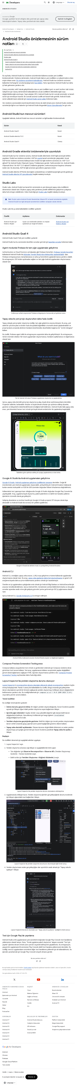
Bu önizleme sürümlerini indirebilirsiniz (29, 81)
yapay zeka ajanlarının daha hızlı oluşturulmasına (45, 578)
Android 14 (5, 1029)
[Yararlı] (70, 29)
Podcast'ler (5, 1011)
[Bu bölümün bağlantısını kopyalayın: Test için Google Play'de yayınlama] (36, 936)
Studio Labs (43, 192)
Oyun (29, 990)
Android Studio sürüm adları (36, 99)
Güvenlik (5, 998)
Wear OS (55, 993)
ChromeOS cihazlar (58, 996)
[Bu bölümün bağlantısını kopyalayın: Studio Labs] (18, 183)
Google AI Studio (8, 483)
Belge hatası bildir (57, 1023)
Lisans (11, 1072)
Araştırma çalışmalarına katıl (61, 1029)
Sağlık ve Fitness (32, 996)
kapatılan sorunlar (55, 242)
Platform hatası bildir (58, 1020)
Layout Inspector (8, 685)
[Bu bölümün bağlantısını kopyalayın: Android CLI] (15, 571)
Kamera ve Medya (33, 1000)
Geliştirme (20, 29)
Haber (4, 1005)
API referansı (31, 1026)
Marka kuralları (19, 1072)
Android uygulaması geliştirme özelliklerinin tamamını (33, 483)
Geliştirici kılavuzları (33, 1023)
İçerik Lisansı (27, 967)
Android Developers (8, 29)
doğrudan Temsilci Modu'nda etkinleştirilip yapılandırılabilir (43, 255)
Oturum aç (71, 2)
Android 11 (5, 1039)
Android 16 (5, 1023)
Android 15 (5, 1026)
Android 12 (5, 1036)
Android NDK (31, 1033)
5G (28, 1006)
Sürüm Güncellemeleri (54, 105)
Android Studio (9, 9)
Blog (3, 1008)
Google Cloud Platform (9, 1062)
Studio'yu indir (31, 1029)
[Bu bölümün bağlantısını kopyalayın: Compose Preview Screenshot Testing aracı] (45, 664)
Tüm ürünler (6, 1065)
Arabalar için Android (59, 1000)
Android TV (55, 1003)
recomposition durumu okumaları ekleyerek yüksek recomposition (40, 685)
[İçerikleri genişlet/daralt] (13, 50)
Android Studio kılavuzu (34, 1020)
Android (5, 992)
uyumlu (39, 158)
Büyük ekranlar (56, 990)
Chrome (5, 1055)
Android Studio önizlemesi (12, 31)
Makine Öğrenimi (32, 993)
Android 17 (5, 1020)
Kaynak (4, 1002)
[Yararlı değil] (73, 29)
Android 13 (5, 1033)
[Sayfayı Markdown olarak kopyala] (23, 44)
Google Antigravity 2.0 (24, 596)
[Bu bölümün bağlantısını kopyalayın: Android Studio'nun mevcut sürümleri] (47, 114)
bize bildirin (38, 83)
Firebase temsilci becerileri (63, 252)
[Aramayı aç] (45, 2)
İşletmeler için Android (9, 995)
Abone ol (31, 1077)
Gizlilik (29, 1003)
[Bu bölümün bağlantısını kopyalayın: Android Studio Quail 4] (30, 234)
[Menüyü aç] (3, 2)
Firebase (5, 1058)
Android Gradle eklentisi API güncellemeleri (17, 174)
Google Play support (58, 1026)
